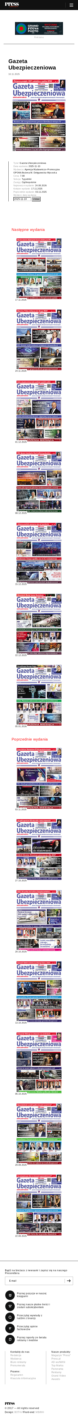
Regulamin (16, 1375)
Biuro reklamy (18, 1362)
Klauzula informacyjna (23, 1378)
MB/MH (40, 1412)
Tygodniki (27, 179)
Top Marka (57, 1365)
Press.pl (56, 1358)
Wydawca (15, 1358)
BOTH (17, 1412)
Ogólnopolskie (29, 182)
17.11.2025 (36, 188)
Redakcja (15, 1355)
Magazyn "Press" (61, 1355)
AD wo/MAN (58, 1362)
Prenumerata (17, 1365)
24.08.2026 (41, 185)
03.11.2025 (41, 192)
